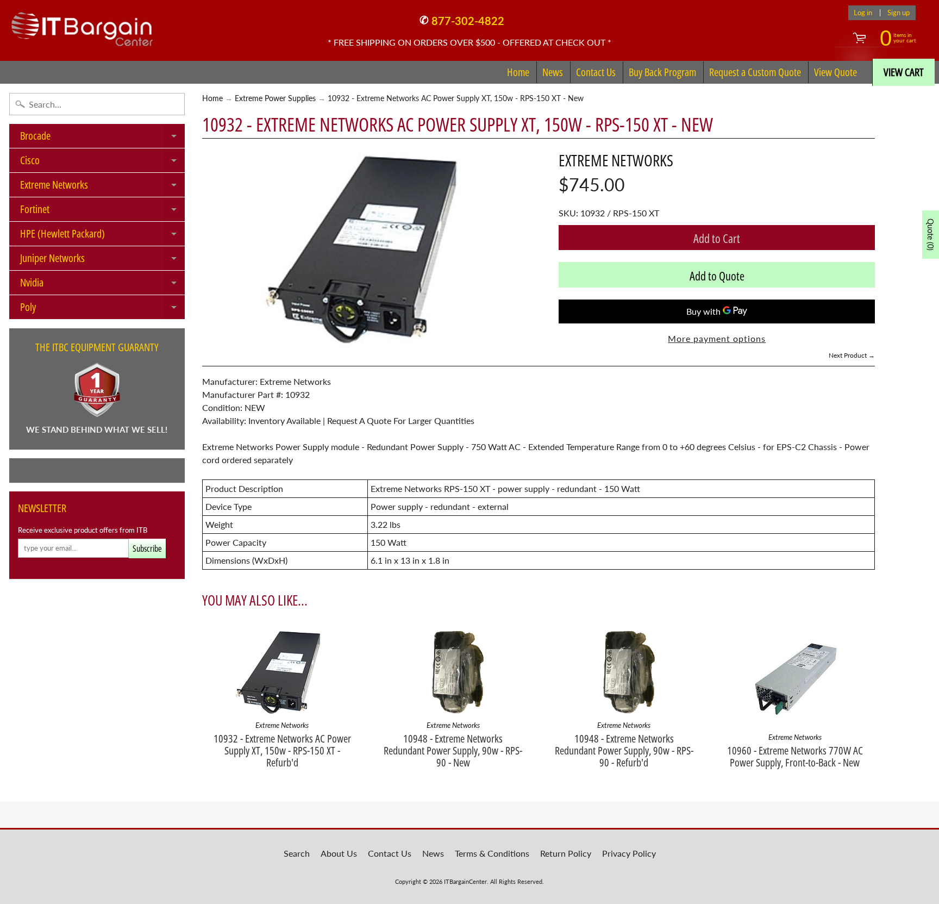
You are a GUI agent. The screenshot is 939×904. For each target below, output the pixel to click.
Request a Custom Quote (755, 72)
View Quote (835, 72)
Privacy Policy (629, 853)
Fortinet (102, 211)
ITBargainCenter (465, 881)
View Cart (904, 72)
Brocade (102, 138)
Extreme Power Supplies (275, 98)
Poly (102, 309)
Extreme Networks (102, 187)
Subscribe (147, 548)
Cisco (102, 162)
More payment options (717, 338)
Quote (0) (930, 235)
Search (297, 853)
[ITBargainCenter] (82, 25)
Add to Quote (717, 275)
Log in (863, 12)
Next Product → (852, 355)
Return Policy (565, 853)
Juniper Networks (102, 260)
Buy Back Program (662, 72)
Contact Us (596, 72)
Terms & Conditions (492, 853)
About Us (339, 853)
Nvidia (102, 285)
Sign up (898, 12)
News (552, 72)
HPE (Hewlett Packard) (102, 236)
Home (518, 72)
